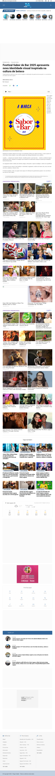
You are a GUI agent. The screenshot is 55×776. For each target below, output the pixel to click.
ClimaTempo (47, 502)
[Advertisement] (27, 31)
